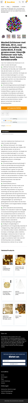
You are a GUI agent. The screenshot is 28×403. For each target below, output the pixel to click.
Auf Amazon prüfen (14, 108)
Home (2, 6)
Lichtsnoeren (15, 6)
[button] (26, 16)
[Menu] (1, 2)
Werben (3, 383)
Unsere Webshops (5, 381)
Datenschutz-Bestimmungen (8, 389)
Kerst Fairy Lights (18, 316)
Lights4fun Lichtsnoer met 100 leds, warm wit (7, 318)
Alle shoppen (4, 377)
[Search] (19, 2)
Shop (8, 6)
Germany (9, 120)
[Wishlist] (23, 2)
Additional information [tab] (7, 134)
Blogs (2, 379)
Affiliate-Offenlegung (6, 393)
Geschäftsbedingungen (7, 391)
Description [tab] (5, 131)
